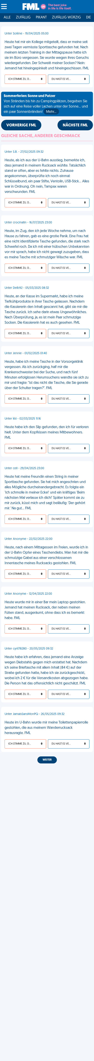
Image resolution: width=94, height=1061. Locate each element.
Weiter (47, 760)
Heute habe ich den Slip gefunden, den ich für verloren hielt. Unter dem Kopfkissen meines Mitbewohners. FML (47, 432)
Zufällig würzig (66, 17)
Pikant (41, 17)
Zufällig (23, 17)
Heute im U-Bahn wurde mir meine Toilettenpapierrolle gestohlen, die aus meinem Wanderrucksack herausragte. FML (46, 728)
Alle (7, 17)
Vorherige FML (21, 125)
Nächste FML (75, 125)
